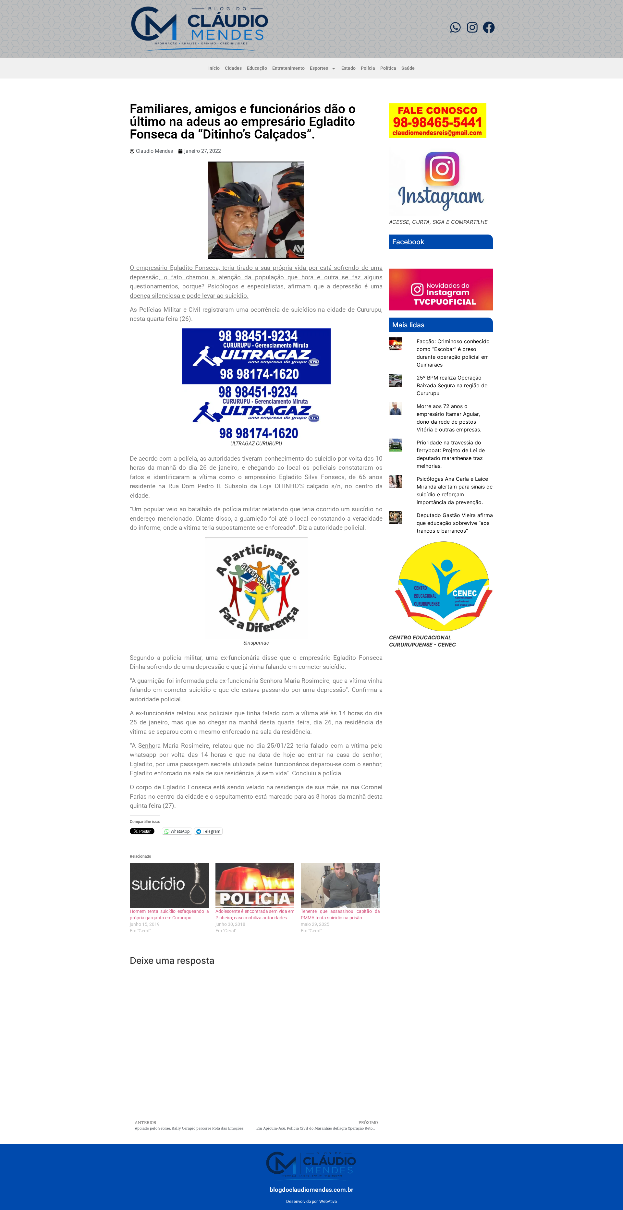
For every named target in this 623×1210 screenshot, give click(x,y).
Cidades (233, 68)
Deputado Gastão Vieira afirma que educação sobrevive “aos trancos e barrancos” (455, 523)
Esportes (319, 68)
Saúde (408, 68)
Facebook (408, 242)
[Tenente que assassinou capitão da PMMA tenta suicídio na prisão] (340, 885)
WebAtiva (328, 1201)
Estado (348, 68)
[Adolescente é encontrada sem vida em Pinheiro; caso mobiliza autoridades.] (255, 885)
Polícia (368, 68)
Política (388, 68)
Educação (257, 68)
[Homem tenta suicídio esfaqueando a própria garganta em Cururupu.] (169, 885)
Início (214, 68)
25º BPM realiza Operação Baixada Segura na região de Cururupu (452, 385)
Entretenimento (288, 68)
